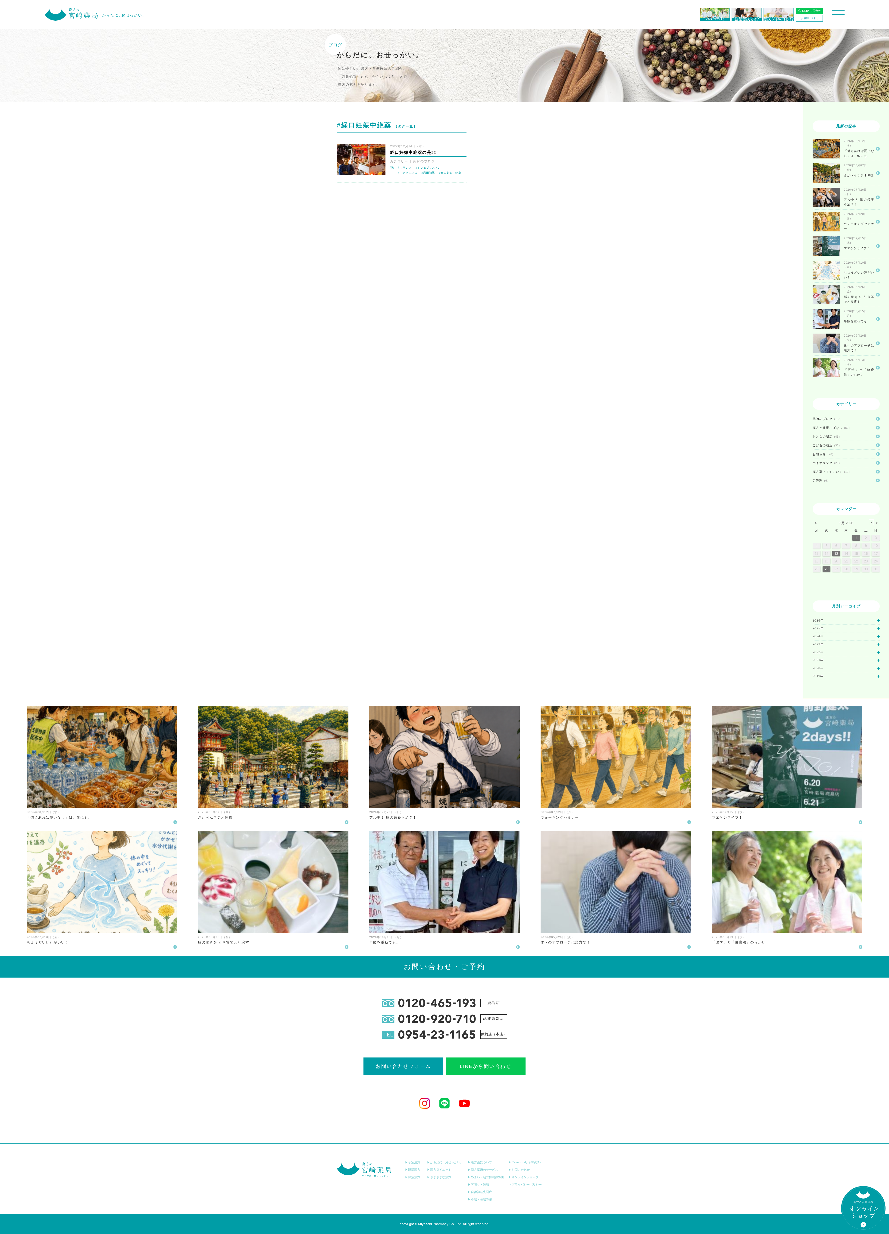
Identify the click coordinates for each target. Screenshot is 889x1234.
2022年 (818, 652)
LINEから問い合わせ (485, 1066)
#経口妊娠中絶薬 (450, 172)
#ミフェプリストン (428, 167)
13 (836, 553)
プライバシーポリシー (527, 1184)
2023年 (818, 644)
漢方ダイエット (440, 1169)
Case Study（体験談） (527, 1162)
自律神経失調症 (481, 1192)
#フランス (404, 167)
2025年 (818, 628)
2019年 (818, 676)
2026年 (818, 620)
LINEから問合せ (811, 10)
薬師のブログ (424, 161)
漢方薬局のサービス (484, 1169)
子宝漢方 (414, 1162)
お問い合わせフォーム (403, 1066)
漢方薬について (481, 1162)
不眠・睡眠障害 (481, 1199)
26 (826, 569)
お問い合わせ (811, 18)
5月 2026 (846, 523)
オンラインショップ (525, 1177)
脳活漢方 (414, 1177)
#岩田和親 (428, 172)
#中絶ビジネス (407, 172)
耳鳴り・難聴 (480, 1184)
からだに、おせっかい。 (446, 1162)
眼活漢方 (414, 1169)
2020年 (818, 668)
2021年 (818, 660)
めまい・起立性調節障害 (487, 1177)
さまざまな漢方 (440, 1177)
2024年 (818, 636)
